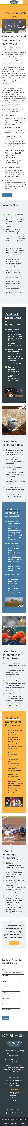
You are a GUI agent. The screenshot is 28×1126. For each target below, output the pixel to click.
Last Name (5, 981)
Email (4, 987)
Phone (3, 992)
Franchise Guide (14, 1094)
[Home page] (14, 2)
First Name (5, 975)
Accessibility (6, 1123)
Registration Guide (14, 1095)
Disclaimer (22, 1123)
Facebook (10, 1113)
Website (4, 1004)
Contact (14, 1100)
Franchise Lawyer (14, 1092)
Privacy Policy (14, 1123)
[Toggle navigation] (25, 2)
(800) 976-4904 (14, 1085)
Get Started (7, 195)
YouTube (11, 1109)
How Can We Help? (7, 1009)
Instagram (19, 1113)
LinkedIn (19, 1109)
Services (14, 1099)
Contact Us (14, 943)
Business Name (6, 998)
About (14, 1097)
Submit (6, 1018)
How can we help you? (7, 970)
